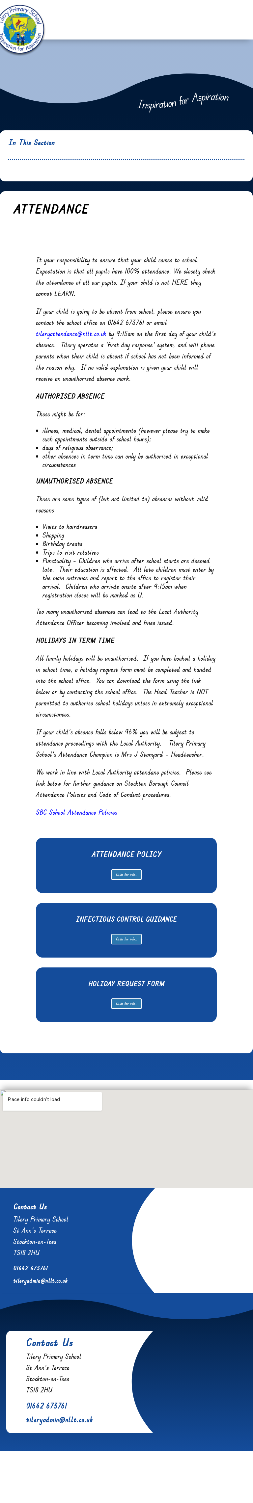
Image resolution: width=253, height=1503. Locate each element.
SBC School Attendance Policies (76, 812)
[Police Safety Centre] (53, 1487)
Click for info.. (126, 874)
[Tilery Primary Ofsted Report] (156, 1487)
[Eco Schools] (80, 1487)
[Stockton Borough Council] (213, 1487)
